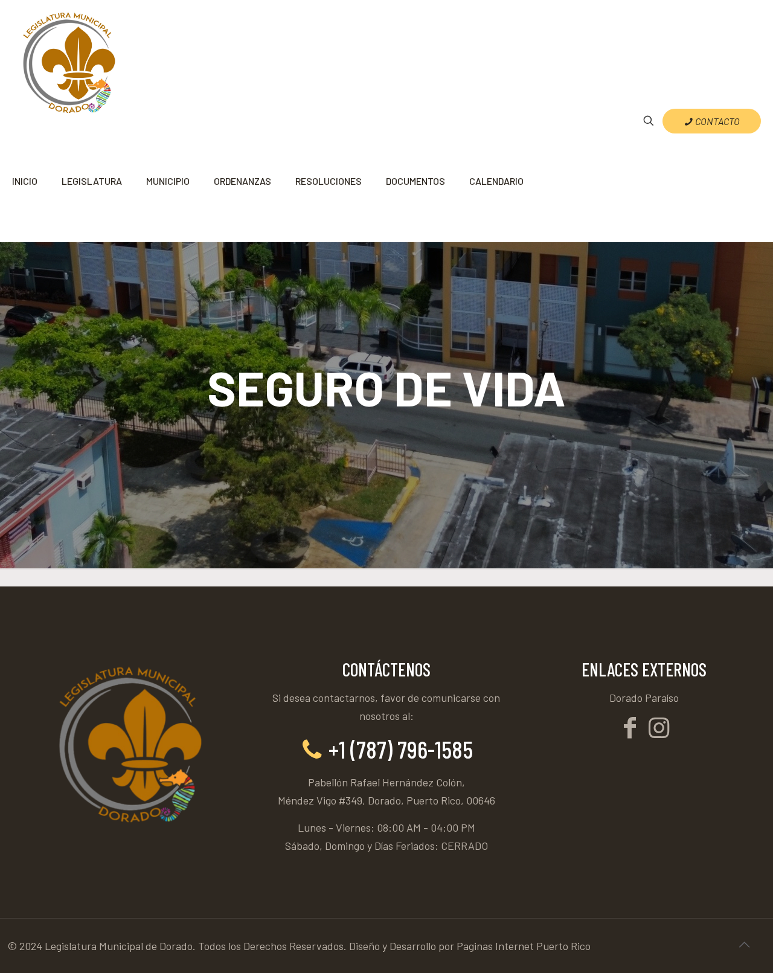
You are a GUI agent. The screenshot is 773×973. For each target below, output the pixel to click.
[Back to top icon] (744, 944)
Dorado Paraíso (644, 697)
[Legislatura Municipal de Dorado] (68, 60)
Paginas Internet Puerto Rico (524, 945)
